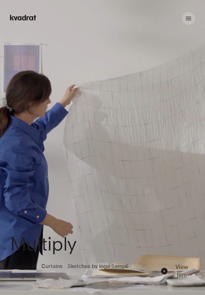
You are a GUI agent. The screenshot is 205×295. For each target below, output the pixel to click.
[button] (177, 271)
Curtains (51, 266)
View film (182, 271)
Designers (22, 276)
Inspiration (23, 266)
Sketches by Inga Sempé (98, 266)
